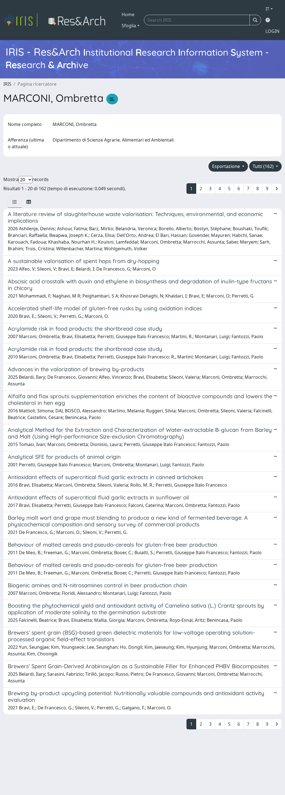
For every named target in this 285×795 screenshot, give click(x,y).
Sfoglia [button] (129, 26)
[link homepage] (20, 20)
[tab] (15, 202)
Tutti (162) (264, 166)
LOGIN (272, 31)
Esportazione (226, 166)
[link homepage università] (78, 20)
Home (128, 14)
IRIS (7, 84)
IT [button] (267, 9)
